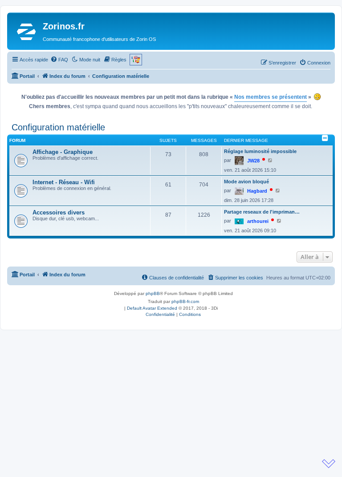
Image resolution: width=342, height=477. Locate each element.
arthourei (258, 221)
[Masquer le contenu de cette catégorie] (325, 137)
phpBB (153, 293)
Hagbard (257, 191)
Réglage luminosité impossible (260, 151)
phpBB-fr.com (185, 301)
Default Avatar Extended (152, 308)
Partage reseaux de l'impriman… (262, 211)
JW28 (253, 160)
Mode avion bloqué (246, 181)
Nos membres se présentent (270, 97)
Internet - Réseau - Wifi (64, 182)
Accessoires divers (59, 212)
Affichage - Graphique (63, 152)
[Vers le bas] (329, 464)
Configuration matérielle (58, 127)
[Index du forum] (26, 31)
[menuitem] (59, 59)
